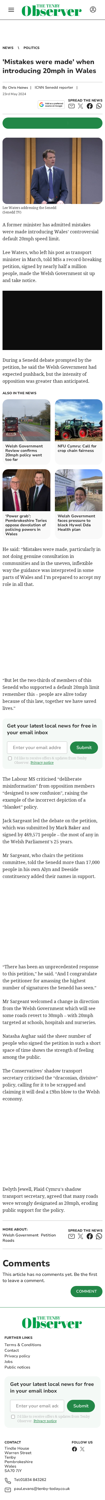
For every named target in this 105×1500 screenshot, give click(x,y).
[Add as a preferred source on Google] (51, 104)
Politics (31, 48)
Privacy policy (17, 1356)
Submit (84, 748)
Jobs (8, 1361)
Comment (86, 1291)
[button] (11, 10)
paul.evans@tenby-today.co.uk (42, 1489)
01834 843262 (33, 1480)
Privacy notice (42, 762)
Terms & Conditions (22, 1345)
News (8, 48)
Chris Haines (18, 87)
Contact (11, 1350)
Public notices (17, 1367)
